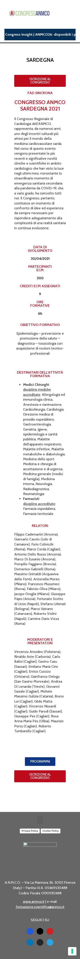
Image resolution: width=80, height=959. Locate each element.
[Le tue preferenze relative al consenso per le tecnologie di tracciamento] (72, 951)
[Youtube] (50, 931)
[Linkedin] (30, 942)
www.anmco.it (33, 901)
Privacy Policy (30, 830)
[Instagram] (40, 942)
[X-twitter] (40, 931)
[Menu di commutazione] (74, 13)
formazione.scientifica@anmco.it (40, 907)
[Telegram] (50, 942)
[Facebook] (30, 931)
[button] (40, 820)
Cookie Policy (50, 830)
